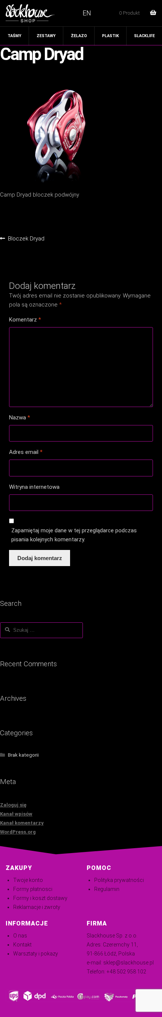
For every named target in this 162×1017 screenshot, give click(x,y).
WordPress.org (18, 832)
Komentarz (25, 319)
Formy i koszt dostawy (40, 898)
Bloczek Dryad (26, 239)
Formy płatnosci (32, 889)
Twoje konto (28, 880)
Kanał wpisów (16, 814)
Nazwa (19, 417)
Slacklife (144, 35)
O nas (20, 936)
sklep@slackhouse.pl (128, 963)
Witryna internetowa (34, 487)
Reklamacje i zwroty (36, 907)
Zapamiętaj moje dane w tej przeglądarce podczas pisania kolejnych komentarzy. (74, 535)
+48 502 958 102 (126, 972)
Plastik (110, 35)
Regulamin (106, 889)
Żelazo (79, 35)
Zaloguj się (13, 805)
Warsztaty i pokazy (35, 954)
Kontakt (22, 945)
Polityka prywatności (119, 880)
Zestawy (46, 35)
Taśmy (14, 35)
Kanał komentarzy (22, 823)
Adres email (26, 452)
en (87, 13)
